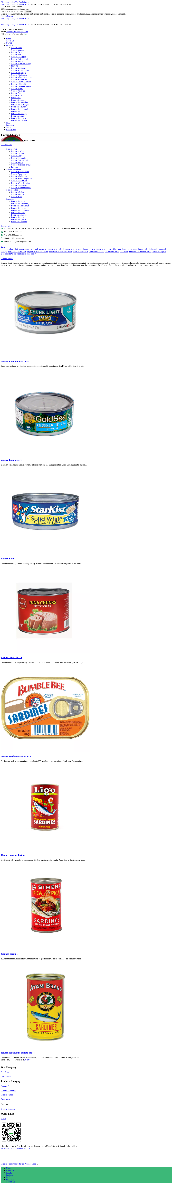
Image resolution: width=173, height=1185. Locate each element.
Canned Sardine (17, 93)
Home (8, 38)
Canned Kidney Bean (19, 84)
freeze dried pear (17, 116)
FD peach (124, 251)
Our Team (5, 1072)
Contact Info (6, 226)
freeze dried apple (18, 100)
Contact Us (10, 127)
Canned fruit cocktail (19, 59)
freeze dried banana (19, 120)
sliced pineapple (151, 249)
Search (28, 11)
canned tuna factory (11, 460)
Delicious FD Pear (8, 254)
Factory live (11, 129)
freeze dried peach (18, 118)
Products (9, 45)
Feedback (10, 125)
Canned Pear (16, 54)
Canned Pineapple (18, 57)
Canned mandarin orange (21, 63)
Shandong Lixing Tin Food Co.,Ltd (15, 2)
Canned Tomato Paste (20, 70)
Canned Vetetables (18, 68)
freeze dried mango (18, 114)
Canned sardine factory (13, 855)
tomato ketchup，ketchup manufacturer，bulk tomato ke (24, 249)
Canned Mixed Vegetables (21, 77)
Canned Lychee (17, 52)
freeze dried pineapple (20, 109)
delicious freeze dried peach (140, 251)
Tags (3, 247)
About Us (10, 41)
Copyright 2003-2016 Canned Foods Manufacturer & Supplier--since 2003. (31, 1155)
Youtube (26, 1148)
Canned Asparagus (18, 73)
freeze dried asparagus (20, 104)
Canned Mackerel (18, 91)
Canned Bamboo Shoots (21, 86)
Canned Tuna (16, 95)
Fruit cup (14, 66)
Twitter (12, 1148)
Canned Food (30, 1164)
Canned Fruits (16, 48)
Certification (6, 1076)
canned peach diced (103, 249)
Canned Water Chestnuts (21, 82)
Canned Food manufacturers (12, 1164)
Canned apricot (17, 61)
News (3, 1119)
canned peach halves (86, 249)
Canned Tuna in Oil (11, 657)
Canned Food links (8, 1159)
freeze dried (16, 98)
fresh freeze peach (80, 251)
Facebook (5, 1148)
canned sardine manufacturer (16, 756)
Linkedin (19, 1148)
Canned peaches (17, 50)
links (21, 1159)
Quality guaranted (8, 1109)
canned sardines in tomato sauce (17, 1052)
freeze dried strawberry (20, 102)
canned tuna (7, 558)
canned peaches (71, 249)
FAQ (8, 123)
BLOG (9, 43)
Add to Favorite (7, 16)
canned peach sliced (56, 249)
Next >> (28, 1060)
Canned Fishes (17, 88)
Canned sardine (9, 954)
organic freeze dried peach (37, 251)
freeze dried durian (18, 107)
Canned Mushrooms (19, 75)
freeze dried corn (18, 111)
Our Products (6, 144)
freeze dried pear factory (26, 254)
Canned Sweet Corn (19, 79)
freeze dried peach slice (17, 251)
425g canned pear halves (122, 249)
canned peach (138, 249)
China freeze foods (96, 251)
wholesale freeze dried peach (60, 251)
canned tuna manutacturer (15, 361)
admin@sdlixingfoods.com (17, 31)
